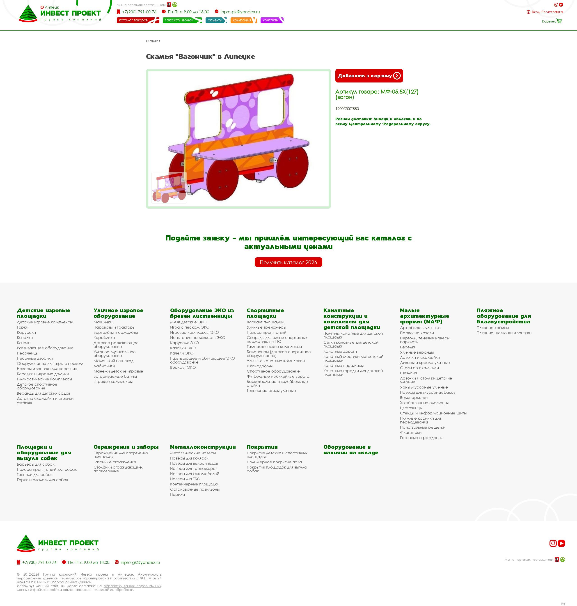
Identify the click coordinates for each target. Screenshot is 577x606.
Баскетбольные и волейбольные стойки (277, 383)
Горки (22, 327)
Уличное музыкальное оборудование (115, 353)
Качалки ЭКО (183, 348)
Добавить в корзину (365, 75)
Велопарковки (414, 397)
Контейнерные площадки (194, 484)
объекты (215, 20)
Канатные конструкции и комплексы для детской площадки (351, 318)
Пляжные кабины (493, 327)
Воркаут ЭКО (183, 367)
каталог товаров (133, 20)
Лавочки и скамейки (420, 357)
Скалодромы (259, 366)
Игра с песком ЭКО (190, 327)
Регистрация (552, 12)
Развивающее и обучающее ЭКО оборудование (202, 360)
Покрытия (262, 447)
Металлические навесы (193, 453)
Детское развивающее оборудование (116, 344)
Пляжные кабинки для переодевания (420, 420)
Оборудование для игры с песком (50, 363)
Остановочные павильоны (195, 489)
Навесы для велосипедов (194, 463)
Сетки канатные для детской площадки (350, 344)
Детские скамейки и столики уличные (45, 400)
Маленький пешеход (113, 361)
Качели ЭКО (182, 353)
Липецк (52, 7)
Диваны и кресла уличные (425, 362)
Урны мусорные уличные (424, 387)
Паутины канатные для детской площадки (353, 335)
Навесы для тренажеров (193, 468)
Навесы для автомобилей (194, 474)
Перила (177, 494)
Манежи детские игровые (118, 371)
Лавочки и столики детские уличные (426, 380)
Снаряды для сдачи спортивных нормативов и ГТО (277, 339)
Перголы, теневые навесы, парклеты (425, 340)
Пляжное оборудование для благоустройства (504, 315)
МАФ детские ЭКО (188, 322)
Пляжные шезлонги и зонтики (504, 333)
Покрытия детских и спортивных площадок (277, 455)
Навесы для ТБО (185, 479)
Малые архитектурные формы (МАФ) (424, 315)
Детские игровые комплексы (45, 322)
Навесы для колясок (189, 458)
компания (242, 20)
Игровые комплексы (113, 381)
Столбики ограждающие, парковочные (118, 469)
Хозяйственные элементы (424, 403)
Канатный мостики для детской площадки (353, 358)
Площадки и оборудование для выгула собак (44, 452)
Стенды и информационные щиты (433, 413)
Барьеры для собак (36, 464)
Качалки (25, 337)
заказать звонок (179, 20)
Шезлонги (409, 373)
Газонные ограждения (421, 437)
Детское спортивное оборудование (37, 386)
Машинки (103, 322)
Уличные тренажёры (266, 327)
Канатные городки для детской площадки (353, 372)
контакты (271, 20)
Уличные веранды (417, 352)
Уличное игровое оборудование (118, 313)
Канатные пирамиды (343, 365)
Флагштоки (410, 432)
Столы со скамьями (419, 368)
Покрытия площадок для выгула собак (277, 469)
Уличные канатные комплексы (276, 361)
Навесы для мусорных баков (427, 392)
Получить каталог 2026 (288, 262)
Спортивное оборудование (273, 371)
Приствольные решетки (422, 427)
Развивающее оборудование (45, 348)
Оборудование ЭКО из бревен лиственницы (202, 313)
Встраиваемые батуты (115, 376)
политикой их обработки (112, 590)
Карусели (26, 332)
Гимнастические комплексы (44, 379)
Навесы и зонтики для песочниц (47, 368)
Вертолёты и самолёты (116, 332)
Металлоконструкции (203, 447)
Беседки (408, 347)
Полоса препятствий (266, 332)
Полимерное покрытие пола (274, 462)
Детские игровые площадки (43, 313)
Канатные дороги (340, 351)
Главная (153, 41)
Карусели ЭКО (184, 343)
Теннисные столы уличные (271, 390)
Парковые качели (417, 333)
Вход (536, 12)
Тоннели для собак (35, 474)
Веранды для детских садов (43, 393)
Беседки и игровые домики (43, 374)
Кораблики (104, 337)
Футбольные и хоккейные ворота (278, 376)
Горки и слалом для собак (42, 480)
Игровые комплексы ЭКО (194, 332)
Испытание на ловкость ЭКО (197, 337)
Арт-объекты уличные (420, 327)
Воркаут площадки (265, 322)
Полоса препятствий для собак (47, 469)
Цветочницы (411, 408)
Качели (23, 343)
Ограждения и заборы (126, 447)
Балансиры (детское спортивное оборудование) (279, 353)
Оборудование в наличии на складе (350, 449)
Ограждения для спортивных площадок (121, 455)
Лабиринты (104, 366)
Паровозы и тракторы (114, 327)
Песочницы (27, 353)
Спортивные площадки (265, 313)
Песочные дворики (35, 358)
